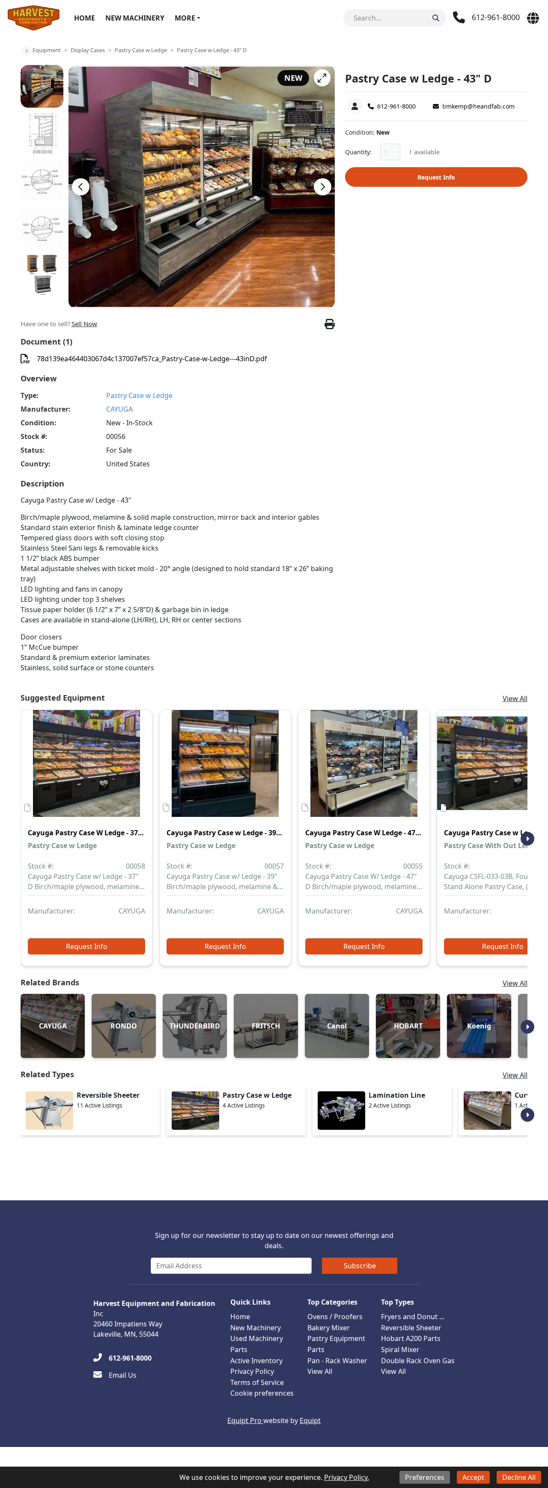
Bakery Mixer (328, 1327)
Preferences (424, 1477)
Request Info (436, 177)
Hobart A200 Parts (411, 1338)
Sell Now (84, 323)
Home (84, 18)
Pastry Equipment (336, 1338)
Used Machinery (256, 1338)
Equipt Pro (245, 1420)
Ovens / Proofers (335, 1316)
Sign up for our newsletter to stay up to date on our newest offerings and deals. (274, 1240)
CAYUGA (119, 409)
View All (515, 698)
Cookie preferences (262, 1393)
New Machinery (134, 18)
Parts (238, 1349)
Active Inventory (256, 1360)
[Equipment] (27, 51)
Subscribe (360, 1265)
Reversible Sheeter (411, 1327)
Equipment (47, 50)
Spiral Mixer (400, 1349)
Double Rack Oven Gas (418, 1360)
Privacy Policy (252, 1371)
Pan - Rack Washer (337, 1360)
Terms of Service (257, 1382)
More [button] (185, 18)
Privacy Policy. (346, 1477)
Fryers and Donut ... (412, 1316)
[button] (322, 77)
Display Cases (88, 50)
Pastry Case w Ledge (141, 50)
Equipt (310, 1420)
